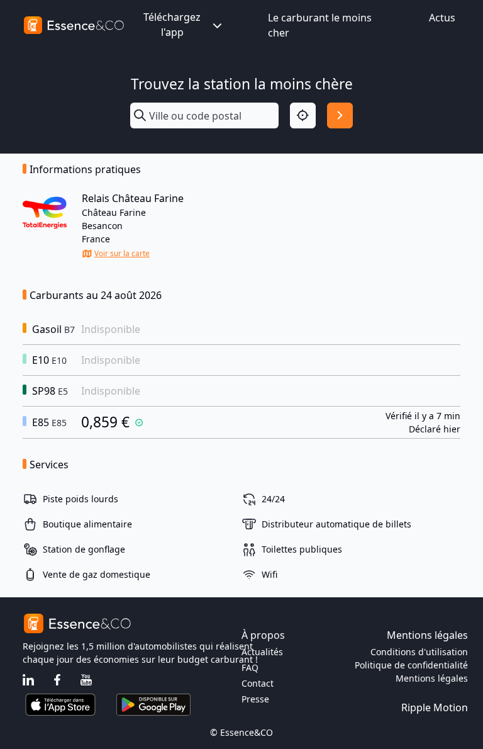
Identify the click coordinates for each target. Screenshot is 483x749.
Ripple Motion (434, 707)
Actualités (262, 652)
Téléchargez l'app (172, 24)
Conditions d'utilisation (419, 652)
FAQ (250, 667)
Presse (255, 699)
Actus (442, 18)
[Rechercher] (340, 115)
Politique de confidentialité (411, 665)
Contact (258, 683)
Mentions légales (432, 678)
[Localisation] (303, 115)
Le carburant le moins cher (320, 25)
